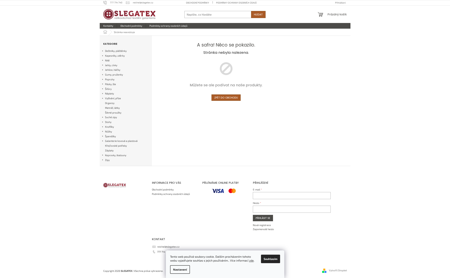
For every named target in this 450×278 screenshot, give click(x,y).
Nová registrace (262, 225)
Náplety (109, 93)
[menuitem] (108, 26)
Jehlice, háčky (112, 69)
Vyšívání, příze (113, 98)
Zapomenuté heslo (263, 229)
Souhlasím (270, 258)
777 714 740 (163, 251)
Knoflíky (109, 126)
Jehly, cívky (111, 65)
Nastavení (180, 269)
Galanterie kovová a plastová (121, 140)
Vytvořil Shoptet (338, 270)
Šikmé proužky (113, 112)
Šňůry (108, 88)
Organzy (109, 103)
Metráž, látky (112, 107)
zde (251, 260)
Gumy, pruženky (114, 74)
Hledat (258, 14)
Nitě (107, 60)
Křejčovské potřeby (116, 145)
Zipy (107, 159)
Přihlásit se (263, 218)
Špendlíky (110, 136)
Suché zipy (111, 117)
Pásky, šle (110, 84)
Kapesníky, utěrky (115, 55)
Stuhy (108, 121)
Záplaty (109, 150)
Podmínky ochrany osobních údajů (236, 2)
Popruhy (109, 79)
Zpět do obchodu (226, 97)
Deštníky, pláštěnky (116, 50)
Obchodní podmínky (197, 2)
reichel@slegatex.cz (168, 246)
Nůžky (108, 131)
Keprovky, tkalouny (115, 155)
